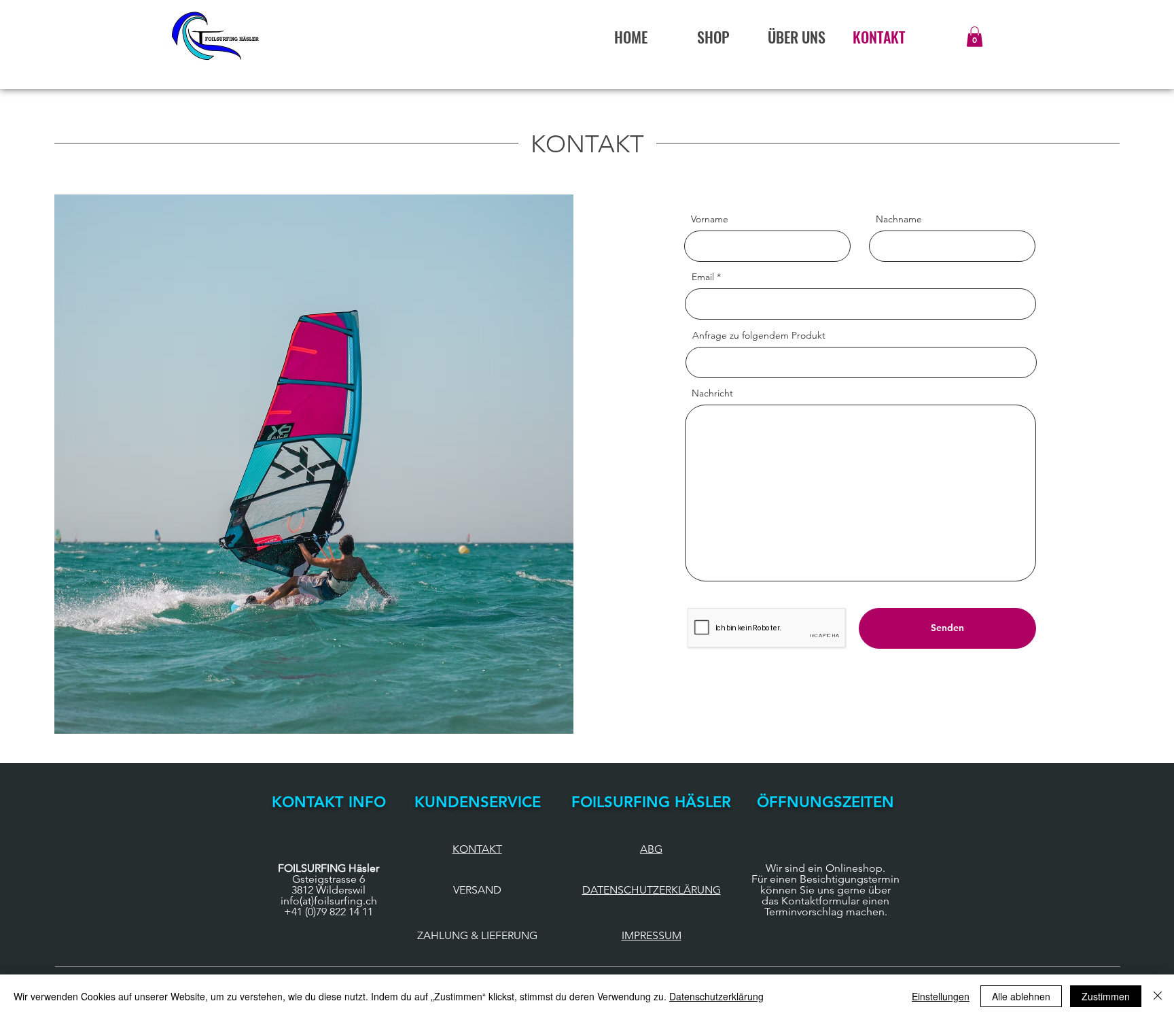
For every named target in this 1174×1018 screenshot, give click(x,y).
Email (703, 277)
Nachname (899, 219)
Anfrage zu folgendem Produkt (758, 335)
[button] (974, 37)
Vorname (709, 219)
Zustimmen (1106, 996)
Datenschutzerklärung (716, 996)
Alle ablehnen (1021, 996)
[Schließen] (1158, 996)
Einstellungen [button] (941, 996)
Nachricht (712, 393)
